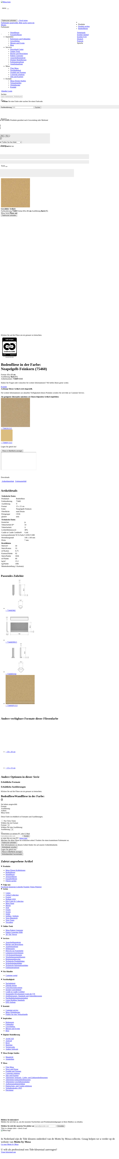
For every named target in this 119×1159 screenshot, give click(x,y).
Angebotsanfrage (16, 64)
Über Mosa (14, 68)
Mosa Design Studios (18, 81)
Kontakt (13, 87)
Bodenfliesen (83, 28)
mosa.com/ (23, 838)
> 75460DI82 (11, 610)
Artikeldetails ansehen (9, 847)
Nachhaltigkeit (15, 70)
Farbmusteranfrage (17, 62)
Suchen (37, 107)
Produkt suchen (84, 26)
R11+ (7, 136)
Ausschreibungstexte (17, 58)
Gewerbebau (15, 41)
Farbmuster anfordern (9, 20)
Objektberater (15, 85)
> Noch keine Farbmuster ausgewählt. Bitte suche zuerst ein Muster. (17, 22)
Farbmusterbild (20, 481)
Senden (26, 836)
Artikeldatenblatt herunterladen (12, 854)
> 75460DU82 (11, 674)
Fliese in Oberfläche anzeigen (12, 451)
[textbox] (11, 96)
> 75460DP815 (11, 642)
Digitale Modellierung (18, 60)
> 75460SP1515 (12, 706)
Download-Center (16, 49)
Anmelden (60, 1126)
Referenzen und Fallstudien (20, 39)
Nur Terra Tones (10, 821)
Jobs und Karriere (16, 77)
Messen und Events (17, 43)
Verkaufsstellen (15, 83)
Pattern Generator (16, 56)
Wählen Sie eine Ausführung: (12, 827)
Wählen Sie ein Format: (9, 823)
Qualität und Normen (18, 72)
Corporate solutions (17, 75)
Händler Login (6, 91)
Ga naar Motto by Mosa (9, 1144)
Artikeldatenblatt (8, 481)
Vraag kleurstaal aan (8, 1152)
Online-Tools (15, 51)
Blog (12, 45)
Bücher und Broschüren (19, 54)
